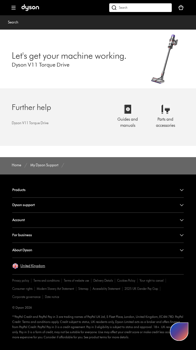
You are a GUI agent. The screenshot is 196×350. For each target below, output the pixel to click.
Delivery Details (103, 280)
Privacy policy (20, 280)
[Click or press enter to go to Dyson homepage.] (30, 10)
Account (18, 220)
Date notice (52, 297)
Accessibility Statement (106, 289)
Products (19, 190)
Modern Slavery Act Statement (55, 289)
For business (22, 235)
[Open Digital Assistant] (179, 331)
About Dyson (22, 250)
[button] (28, 266)
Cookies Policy (126, 280)
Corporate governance (26, 297)
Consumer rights (22, 289)
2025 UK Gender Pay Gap (141, 289)
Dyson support (23, 205)
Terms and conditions (46, 280)
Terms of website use (76, 280)
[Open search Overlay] (140, 7)
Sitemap (83, 289)
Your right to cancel (152, 280)
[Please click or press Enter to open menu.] (13, 7)
